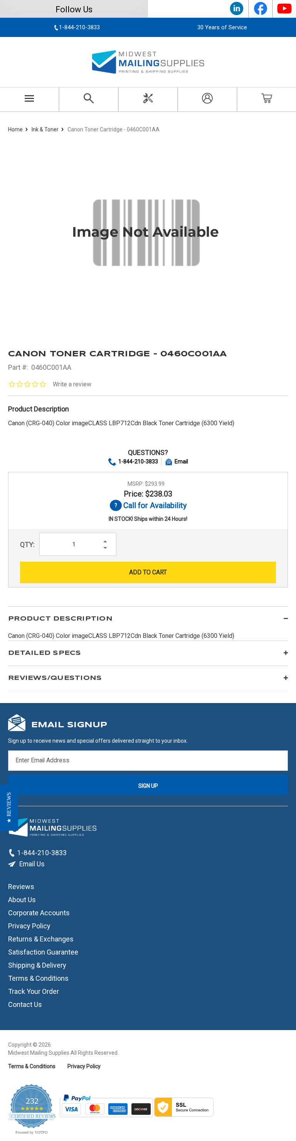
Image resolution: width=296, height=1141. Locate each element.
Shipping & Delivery (37, 965)
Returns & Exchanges (41, 939)
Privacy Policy (29, 926)
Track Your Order (33, 991)
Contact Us (25, 1004)
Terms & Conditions (38, 978)
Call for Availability (148, 506)
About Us (22, 900)
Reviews (21, 887)
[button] (9, 808)
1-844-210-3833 (138, 461)
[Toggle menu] (29, 99)
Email (181, 461)
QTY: (27, 544)
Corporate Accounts (39, 913)
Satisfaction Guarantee (43, 952)
